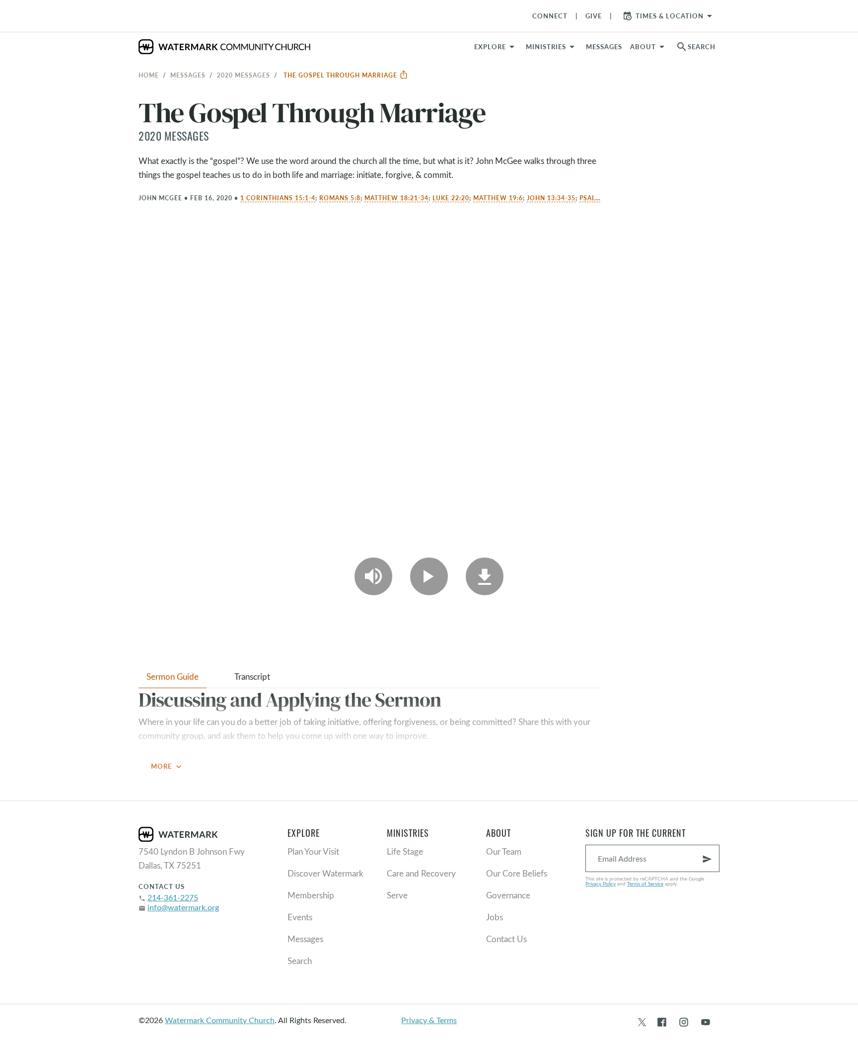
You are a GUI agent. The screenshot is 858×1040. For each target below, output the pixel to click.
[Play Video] (429, 576)
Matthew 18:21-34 (396, 198)
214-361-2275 (172, 897)
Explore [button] (490, 46)
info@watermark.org (183, 907)
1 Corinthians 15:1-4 (277, 198)
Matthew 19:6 (498, 198)
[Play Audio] (373, 576)
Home (149, 75)
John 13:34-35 (551, 198)
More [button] (167, 767)
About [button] (643, 46)
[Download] (484, 576)
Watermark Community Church (220, 1020)
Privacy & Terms (429, 1020)
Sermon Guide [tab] (172, 676)
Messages (188, 75)
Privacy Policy (600, 883)
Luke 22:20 (450, 198)
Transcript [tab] (252, 676)
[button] (552, 47)
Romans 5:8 (339, 198)
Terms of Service (645, 883)
